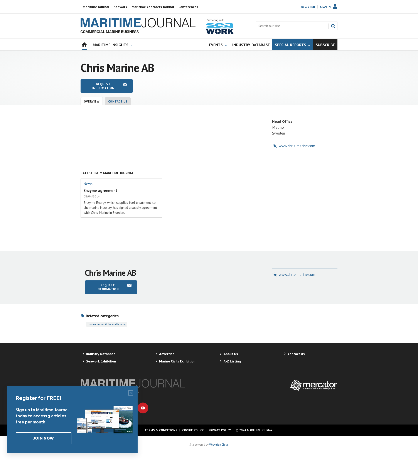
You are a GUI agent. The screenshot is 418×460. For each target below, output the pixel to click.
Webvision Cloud (219, 444)
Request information (103, 86)
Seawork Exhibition (101, 361)
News (88, 183)
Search (333, 25)
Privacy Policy (220, 430)
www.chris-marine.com (297, 145)
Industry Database (100, 354)
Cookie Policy (193, 430)
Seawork (120, 7)
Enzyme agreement (100, 190)
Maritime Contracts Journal (152, 7)
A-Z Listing (232, 361)
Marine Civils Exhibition (177, 361)
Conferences (188, 7)
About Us (231, 354)
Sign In (325, 6)
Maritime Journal (96, 7)
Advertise (166, 354)
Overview (91, 101)
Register (308, 6)
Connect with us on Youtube (142, 408)
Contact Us (118, 101)
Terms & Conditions (161, 430)
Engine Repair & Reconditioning (107, 324)
